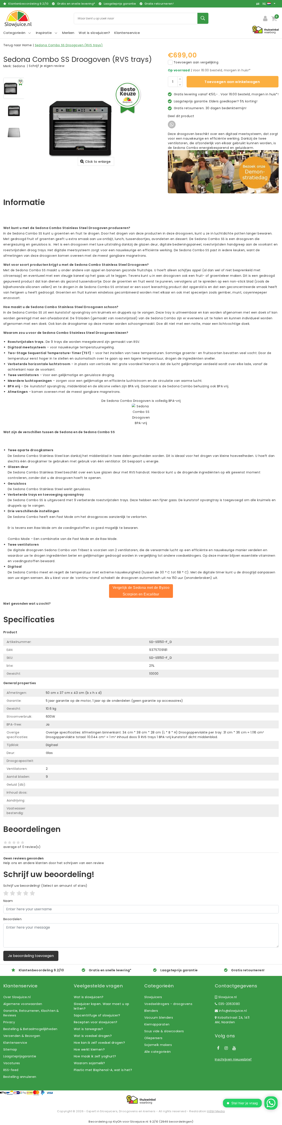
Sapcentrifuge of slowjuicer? (97, 1015)
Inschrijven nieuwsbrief (233, 1059)
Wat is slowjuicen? (89, 997)
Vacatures (11, 1063)
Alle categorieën (157, 1051)
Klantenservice (15, 1042)
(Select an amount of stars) (45, 885)
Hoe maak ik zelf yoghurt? (95, 1056)
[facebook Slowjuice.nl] (218, 1048)
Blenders (151, 1011)
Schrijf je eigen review (46, 66)
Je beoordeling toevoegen (31, 955)
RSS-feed (10, 1070)
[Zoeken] (202, 18)
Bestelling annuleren (19, 1077)
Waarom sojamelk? (89, 1063)
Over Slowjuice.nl (17, 997)
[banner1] (223, 171)
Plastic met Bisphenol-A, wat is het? (103, 1070)
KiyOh (117, 1121)
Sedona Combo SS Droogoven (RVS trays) (69, 45)
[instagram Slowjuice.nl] (226, 1048)
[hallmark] (265, 29)
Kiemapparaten (156, 1024)
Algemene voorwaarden (22, 1004)
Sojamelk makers (158, 1045)
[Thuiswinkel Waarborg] (141, 1099)
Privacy (9, 1022)
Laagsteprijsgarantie (19, 1056)
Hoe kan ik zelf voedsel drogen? (99, 1042)
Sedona (19, 66)
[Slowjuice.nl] (18, 18)
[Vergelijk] (259, 4)
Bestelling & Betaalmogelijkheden (30, 1029)
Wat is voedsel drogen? (93, 1036)
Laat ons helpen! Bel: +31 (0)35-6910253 (35, 608)
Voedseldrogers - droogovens (168, 1004)
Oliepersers (153, 1038)
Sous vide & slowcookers (164, 1031)
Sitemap (10, 1049)
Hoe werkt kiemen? (89, 1049)
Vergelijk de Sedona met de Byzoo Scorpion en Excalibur (141, 591)
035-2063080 (228, 1004)
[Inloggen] (265, 18)
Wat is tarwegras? (88, 1029)
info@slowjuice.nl (233, 1011)
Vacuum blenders (158, 1017)
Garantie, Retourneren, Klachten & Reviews (31, 1013)
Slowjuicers (153, 997)
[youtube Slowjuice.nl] (234, 1048)
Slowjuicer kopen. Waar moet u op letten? (101, 1006)
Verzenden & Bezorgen (21, 1036)
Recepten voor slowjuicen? (95, 1022)
